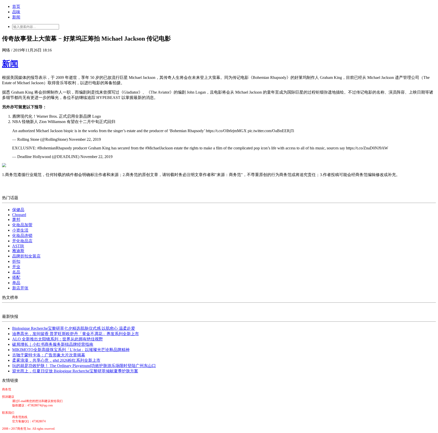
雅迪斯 (18, 251)
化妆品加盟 (22, 225)
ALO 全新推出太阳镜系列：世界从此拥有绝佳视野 (57, 339)
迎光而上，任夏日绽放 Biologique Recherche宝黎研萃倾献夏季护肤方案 (75, 371)
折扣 (16, 261)
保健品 (18, 209)
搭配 (16, 277)
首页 (16, 6)
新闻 (16, 17)
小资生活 (20, 230)
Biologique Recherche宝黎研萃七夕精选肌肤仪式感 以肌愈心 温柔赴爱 (73, 328)
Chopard (19, 215)
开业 (16, 267)
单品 (16, 283)
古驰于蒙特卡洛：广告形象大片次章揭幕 (48, 355)
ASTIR (18, 246)
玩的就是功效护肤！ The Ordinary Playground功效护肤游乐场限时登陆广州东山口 (84, 365)
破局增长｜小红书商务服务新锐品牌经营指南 (52, 344)
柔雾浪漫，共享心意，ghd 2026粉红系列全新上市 (56, 360)
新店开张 (20, 288)
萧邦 (16, 219)
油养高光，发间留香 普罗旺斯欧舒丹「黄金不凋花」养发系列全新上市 (75, 334)
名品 (16, 272)
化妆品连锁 (22, 235)
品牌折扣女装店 (26, 256)
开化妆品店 (22, 241)
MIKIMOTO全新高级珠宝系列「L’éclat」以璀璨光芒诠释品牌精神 (71, 350)
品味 (16, 12)
